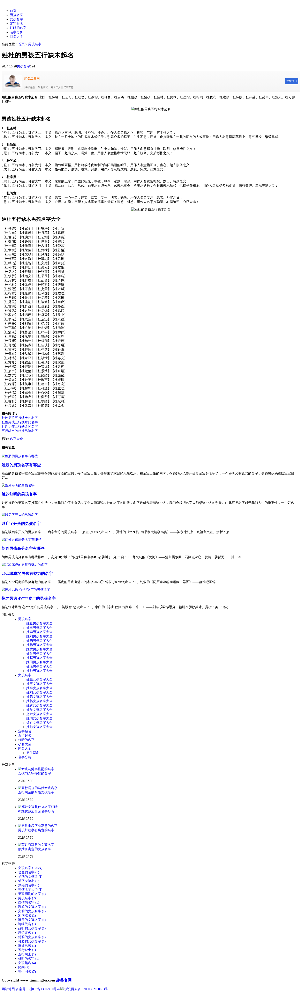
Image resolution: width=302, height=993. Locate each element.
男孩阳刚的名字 (32, 894)
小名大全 (24, 744)
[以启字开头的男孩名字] (20, 514)
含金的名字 (28, 872)
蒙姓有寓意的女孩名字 (34, 849)
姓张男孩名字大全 (39, 623)
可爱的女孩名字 (32, 941)
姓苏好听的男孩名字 (19, 494)
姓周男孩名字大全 (39, 662)
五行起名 (24, 735)
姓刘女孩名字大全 (39, 692)
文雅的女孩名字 (32, 911)
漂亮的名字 (28, 885)
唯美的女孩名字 (32, 919)
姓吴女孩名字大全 (39, 709)
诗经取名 (27, 924)
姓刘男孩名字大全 (39, 636)
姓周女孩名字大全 (39, 718)
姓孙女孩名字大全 (39, 727)
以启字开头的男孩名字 (21, 523)
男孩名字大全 (30, 889)
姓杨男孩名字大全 (39, 645)
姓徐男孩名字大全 (39, 666)
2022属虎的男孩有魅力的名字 (27, 573)
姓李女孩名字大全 (39, 688)
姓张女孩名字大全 (39, 679)
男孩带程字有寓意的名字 (36, 830)
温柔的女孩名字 (32, 907)
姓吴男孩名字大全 (39, 653)
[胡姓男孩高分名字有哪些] (21, 539)
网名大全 (16, 36)
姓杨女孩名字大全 (39, 701)
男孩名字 (16, 15)
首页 (13, 10)
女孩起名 (27, 963)
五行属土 (27, 954)
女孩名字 (16, 19)
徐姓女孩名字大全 (39, 722)
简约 (23, 967)
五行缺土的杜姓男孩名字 (20, 431)
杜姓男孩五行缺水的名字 (20, 422)
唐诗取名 (27, 932)
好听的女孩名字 (32, 928)
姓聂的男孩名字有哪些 (21, 465)
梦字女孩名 (28, 881)
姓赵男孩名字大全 (39, 658)
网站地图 (8, 989)
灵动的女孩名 (30, 876)
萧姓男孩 (27, 945)
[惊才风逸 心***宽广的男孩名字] (26, 589)
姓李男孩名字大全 (39, 632)
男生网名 (32, 753)
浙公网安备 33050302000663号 (86, 989)
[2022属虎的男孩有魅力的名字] (25, 564)
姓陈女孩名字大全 (39, 696)
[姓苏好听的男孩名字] (18, 485)
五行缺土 (27, 950)
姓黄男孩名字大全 (39, 649)
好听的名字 (18, 28)
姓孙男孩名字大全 (39, 670)
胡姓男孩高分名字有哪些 (23, 548)
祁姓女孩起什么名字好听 (36, 811)
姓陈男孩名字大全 (39, 640)
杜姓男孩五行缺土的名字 (20, 418)
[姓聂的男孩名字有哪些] (20, 456)
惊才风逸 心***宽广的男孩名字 (29, 598)
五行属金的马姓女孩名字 (36, 792)
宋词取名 (27, 915)
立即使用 (291, 81)
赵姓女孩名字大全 (39, 714)
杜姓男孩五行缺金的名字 (20, 426)
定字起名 (16, 23)
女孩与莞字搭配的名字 (34, 773)
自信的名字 (28, 902)
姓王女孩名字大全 (39, 683)
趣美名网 (64, 980)
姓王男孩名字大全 (39, 627)
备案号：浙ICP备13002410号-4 (38, 989)
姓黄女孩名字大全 (39, 705)
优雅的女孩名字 (32, 937)
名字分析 (16, 32)
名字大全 (16, 439)
